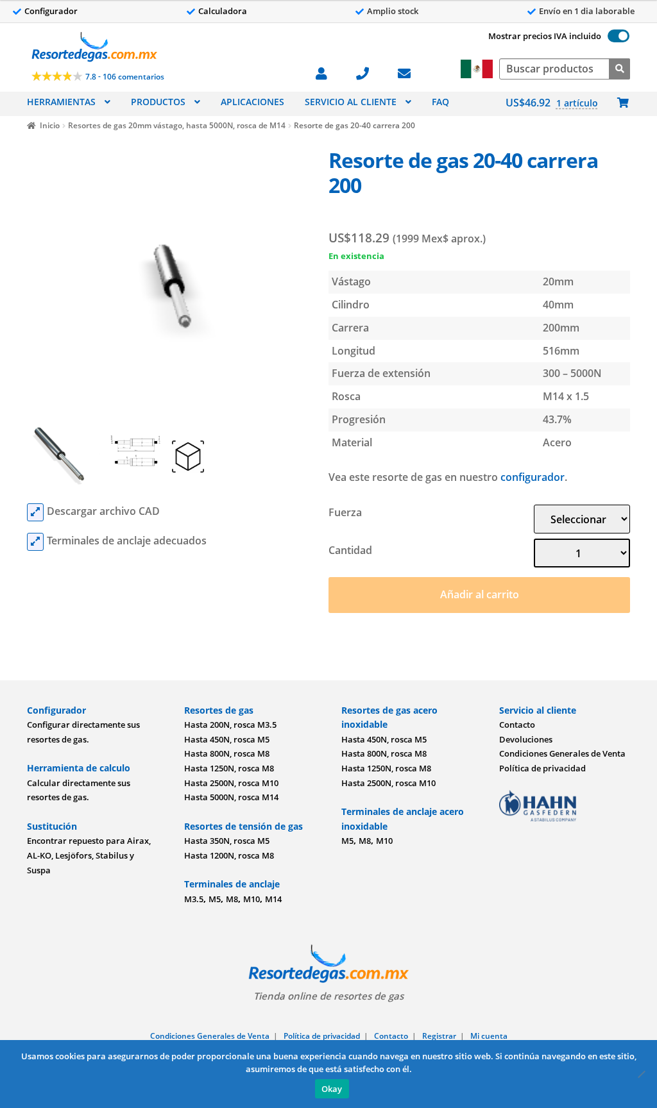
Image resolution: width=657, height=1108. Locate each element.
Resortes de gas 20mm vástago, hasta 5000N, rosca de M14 (177, 125)
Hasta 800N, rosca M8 (226, 753)
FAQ (440, 102)
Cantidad (350, 550)
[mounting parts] (35, 542)
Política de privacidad (542, 768)
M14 (273, 899)
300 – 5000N (572, 373)
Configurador (51, 11)
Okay (332, 1089)
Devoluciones (525, 739)
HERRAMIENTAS (61, 102)
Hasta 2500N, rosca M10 (231, 783)
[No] (641, 1074)
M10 (251, 899)
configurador (532, 477)
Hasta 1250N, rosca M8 (229, 768)
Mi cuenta (489, 1035)
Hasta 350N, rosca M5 (226, 840)
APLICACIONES (252, 102)
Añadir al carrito (479, 594)
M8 (232, 899)
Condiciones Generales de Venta (562, 753)
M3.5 (193, 899)
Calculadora (222, 11)
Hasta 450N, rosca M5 (226, 739)
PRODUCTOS (158, 102)
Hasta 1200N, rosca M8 (229, 855)
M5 (215, 899)
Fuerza (345, 512)
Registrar (439, 1035)
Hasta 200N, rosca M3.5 (230, 724)
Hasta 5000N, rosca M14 (231, 797)
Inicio (50, 125)
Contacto (517, 724)
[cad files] (35, 512)
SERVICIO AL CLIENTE (351, 102)
